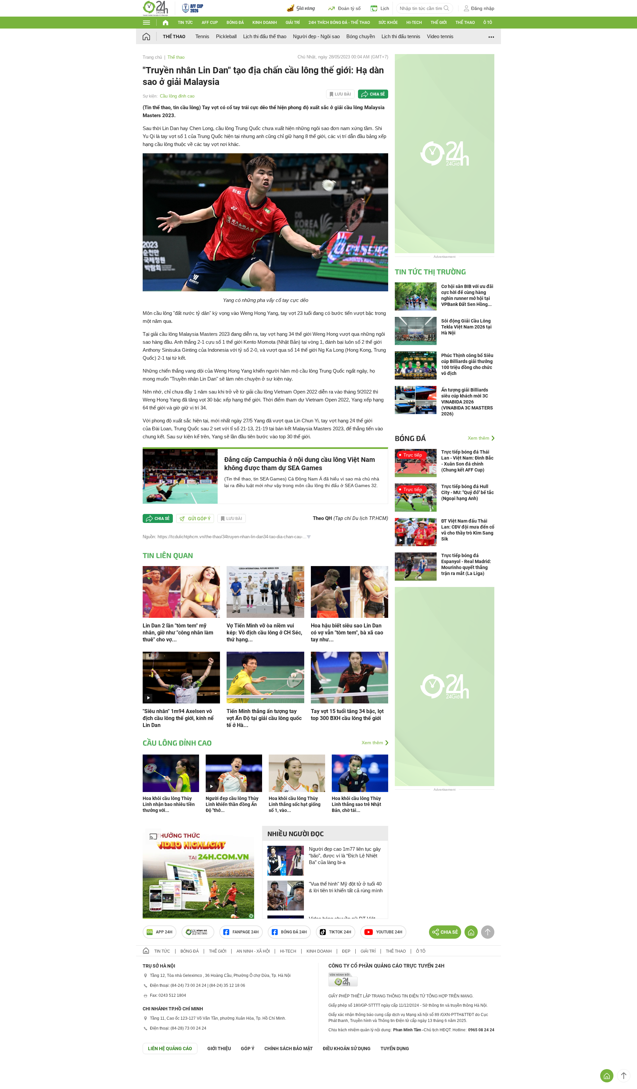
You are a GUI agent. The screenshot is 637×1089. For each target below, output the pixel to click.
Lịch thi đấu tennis (401, 36)
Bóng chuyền (360, 36)
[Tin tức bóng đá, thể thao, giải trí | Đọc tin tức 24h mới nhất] (155, 8)
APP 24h (164, 932)
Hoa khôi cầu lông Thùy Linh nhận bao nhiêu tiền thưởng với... (169, 804)
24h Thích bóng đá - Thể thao (339, 22)
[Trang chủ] (153, 36)
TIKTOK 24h (340, 932)
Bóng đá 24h (294, 932)
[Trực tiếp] (416, 462)
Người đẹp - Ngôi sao (316, 36)
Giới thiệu (219, 1048)
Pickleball (226, 36)
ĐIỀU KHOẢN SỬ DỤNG (347, 1048)
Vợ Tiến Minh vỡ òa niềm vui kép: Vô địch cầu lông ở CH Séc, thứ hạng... (264, 632)
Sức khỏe (388, 22)
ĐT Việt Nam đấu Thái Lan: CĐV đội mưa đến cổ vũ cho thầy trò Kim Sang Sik (467, 530)
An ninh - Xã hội (253, 951)
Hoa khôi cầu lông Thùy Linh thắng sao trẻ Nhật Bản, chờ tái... (356, 804)
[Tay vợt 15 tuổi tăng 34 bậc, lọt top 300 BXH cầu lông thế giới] (349, 677)
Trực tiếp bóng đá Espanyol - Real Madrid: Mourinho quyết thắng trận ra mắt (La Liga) (466, 564)
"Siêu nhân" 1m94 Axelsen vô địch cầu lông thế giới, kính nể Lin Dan (178, 718)
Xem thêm (372, 742)
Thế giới (439, 22)
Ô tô (487, 22)
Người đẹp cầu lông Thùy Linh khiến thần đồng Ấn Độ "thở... (232, 804)
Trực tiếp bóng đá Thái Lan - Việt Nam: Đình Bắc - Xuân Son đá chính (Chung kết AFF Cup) (467, 460)
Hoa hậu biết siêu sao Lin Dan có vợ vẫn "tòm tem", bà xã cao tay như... (347, 632)
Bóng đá (235, 22)
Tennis (202, 36)
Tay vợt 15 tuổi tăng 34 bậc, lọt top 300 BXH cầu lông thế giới (347, 714)
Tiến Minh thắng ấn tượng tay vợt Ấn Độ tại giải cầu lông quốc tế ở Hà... (264, 718)
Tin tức (185, 22)
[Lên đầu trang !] (623, 1075)
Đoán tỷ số (349, 8)
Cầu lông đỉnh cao (177, 96)
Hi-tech (414, 22)
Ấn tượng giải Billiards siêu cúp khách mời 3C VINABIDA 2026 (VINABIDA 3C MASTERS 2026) (467, 401)
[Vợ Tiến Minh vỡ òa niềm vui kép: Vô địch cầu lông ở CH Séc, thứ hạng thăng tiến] (265, 591)
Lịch (385, 8)
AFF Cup (210, 22)
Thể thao (465, 22)
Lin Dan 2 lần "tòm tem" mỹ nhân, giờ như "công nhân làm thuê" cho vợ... (178, 632)
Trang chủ (152, 57)
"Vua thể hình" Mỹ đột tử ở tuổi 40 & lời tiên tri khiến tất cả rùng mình (346, 887)
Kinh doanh (264, 22)
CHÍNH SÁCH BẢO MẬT (288, 1048)
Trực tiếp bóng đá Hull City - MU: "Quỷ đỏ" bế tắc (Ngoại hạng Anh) (467, 492)
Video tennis (440, 36)
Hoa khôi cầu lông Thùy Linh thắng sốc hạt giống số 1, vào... (294, 804)
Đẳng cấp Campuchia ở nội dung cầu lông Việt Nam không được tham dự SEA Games (299, 464)
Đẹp (346, 951)
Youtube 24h (389, 932)
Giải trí (293, 22)
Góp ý (247, 1048)
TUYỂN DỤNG (395, 1048)
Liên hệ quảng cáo (170, 1048)
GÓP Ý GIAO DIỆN (19, 1070)
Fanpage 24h (246, 932)
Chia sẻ (377, 94)
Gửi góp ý (199, 518)
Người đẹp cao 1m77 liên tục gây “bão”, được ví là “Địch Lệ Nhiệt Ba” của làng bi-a (345, 855)
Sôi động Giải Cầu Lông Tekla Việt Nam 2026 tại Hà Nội (466, 326)
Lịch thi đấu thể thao (264, 36)
